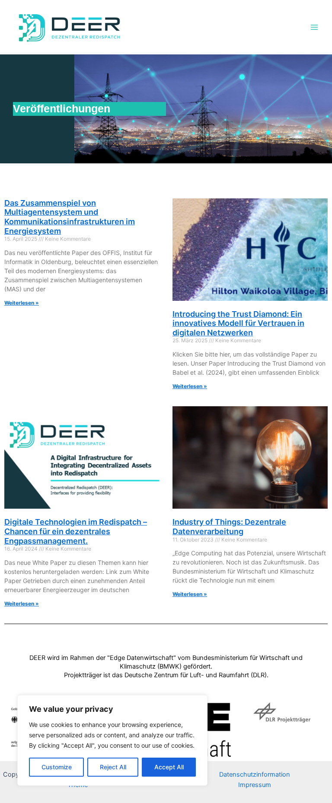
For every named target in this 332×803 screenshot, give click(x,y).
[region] (112, 740)
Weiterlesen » (21, 303)
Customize (57, 767)
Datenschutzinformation (254, 774)
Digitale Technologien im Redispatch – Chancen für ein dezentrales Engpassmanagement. (75, 531)
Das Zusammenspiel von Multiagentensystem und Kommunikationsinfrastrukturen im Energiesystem (69, 217)
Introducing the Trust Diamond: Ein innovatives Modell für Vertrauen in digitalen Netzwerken (238, 323)
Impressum (254, 785)
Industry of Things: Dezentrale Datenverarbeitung (229, 526)
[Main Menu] (314, 27)
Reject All (113, 767)
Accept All (169, 767)
